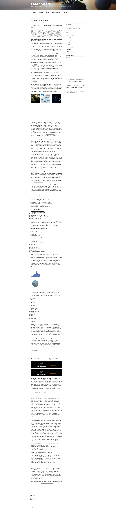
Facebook (50, 482)
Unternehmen (69, 51)
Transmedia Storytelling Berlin (37, 205)
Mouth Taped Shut (50, 134)
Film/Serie (70, 40)
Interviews (69, 49)
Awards (70, 45)
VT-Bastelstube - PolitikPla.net (71, 91)
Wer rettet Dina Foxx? (43, 141)
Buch (70, 37)
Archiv (47, 12)
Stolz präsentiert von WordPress (36, 507)
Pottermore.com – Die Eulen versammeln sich (41, 206)
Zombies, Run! (75, 88)
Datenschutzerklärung (56, 12)
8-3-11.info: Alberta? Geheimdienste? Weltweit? (41, 199)
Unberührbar (37, 65)
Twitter (46, 482)
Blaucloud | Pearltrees (70, 81)
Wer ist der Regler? (47, 84)
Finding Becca (34, 213)
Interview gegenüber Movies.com (45, 404)
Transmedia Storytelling (71, 34)
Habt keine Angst (34, 197)
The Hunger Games (38, 181)
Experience (71, 39)
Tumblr (43, 482)
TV (69, 42)
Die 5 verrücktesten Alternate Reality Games (40, 216)
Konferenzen (71, 47)
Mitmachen (41, 12)
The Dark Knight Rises (49, 129)
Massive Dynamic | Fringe (36, 218)
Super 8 (36, 126)
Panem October (40, 180)
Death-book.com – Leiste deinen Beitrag (77, 79)
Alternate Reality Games (71, 35)
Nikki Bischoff (48, 176)
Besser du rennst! (43, 75)
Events (68, 44)
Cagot (35, 63)
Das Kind (41, 142)
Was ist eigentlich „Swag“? (36, 200)
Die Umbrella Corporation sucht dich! (39, 208)
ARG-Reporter (41, 4)
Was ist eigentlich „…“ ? (71, 52)
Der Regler (46, 85)
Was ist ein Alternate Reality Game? (74, 28)
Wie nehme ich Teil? (71, 30)
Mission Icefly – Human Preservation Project (41, 202)
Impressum (66, 12)
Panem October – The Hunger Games (44, 359)
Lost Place (55, 155)
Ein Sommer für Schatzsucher (37, 211)
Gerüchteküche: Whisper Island (38, 215)
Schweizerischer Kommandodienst (38, 212)
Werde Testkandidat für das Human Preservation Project (43, 203)
